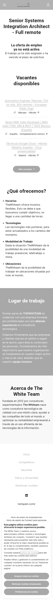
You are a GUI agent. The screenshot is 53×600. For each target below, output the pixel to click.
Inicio (26, 454)
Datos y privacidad (26, 477)
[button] (48, 4)
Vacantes (26, 470)
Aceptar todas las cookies (26, 576)
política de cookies (29, 552)
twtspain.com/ (26, 503)
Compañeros (26, 462)
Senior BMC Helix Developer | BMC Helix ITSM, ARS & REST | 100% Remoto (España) (26, 126)
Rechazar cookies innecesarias (26, 584)
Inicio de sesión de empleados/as (26, 517)
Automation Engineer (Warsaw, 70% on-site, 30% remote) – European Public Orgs (26, 104)
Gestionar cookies (26, 485)
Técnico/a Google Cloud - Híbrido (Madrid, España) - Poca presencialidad (26, 147)
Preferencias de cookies (26, 592)
